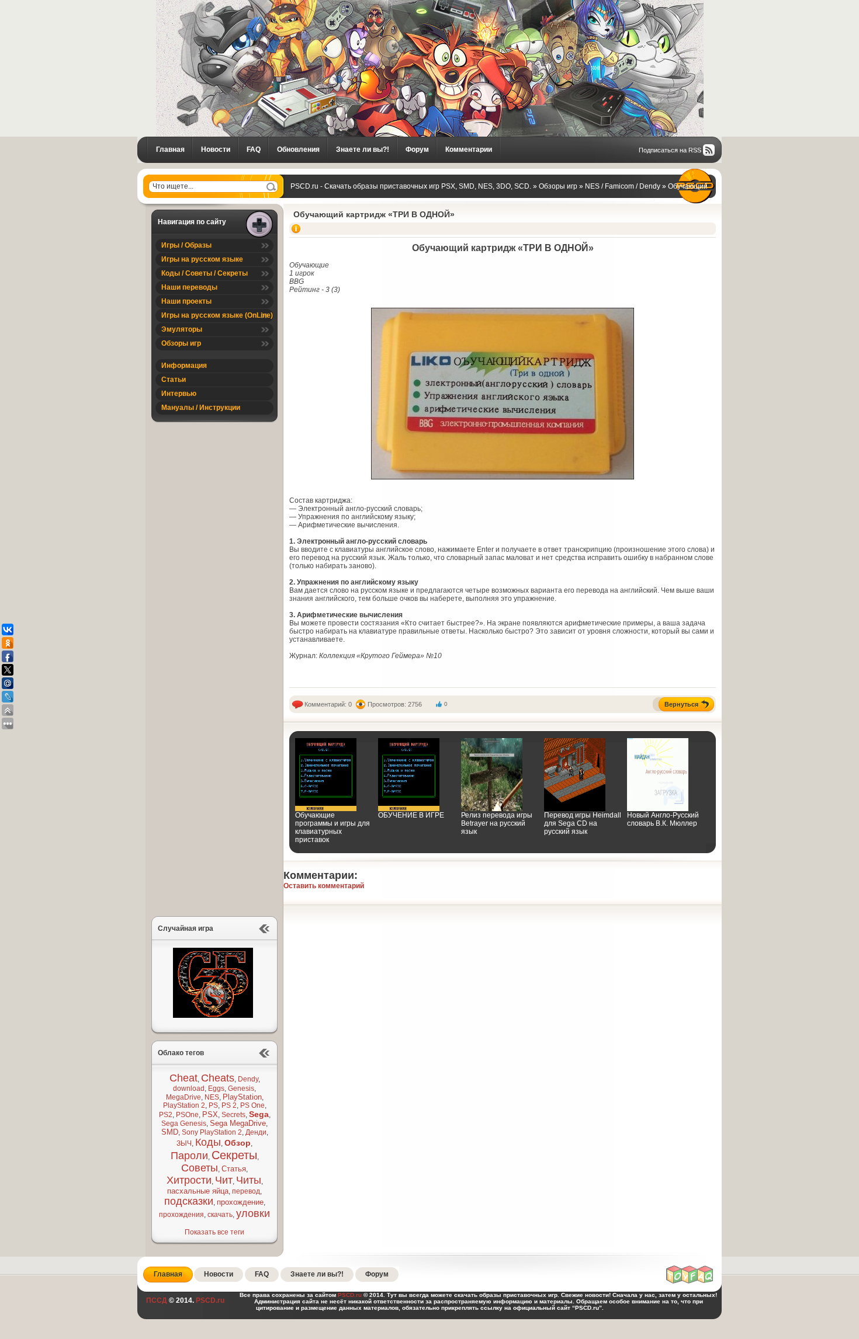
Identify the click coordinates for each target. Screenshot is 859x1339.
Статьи (173, 379)
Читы (248, 1180)
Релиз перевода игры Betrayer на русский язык (496, 823)
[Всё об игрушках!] (690, 1282)
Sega (259, 1114)
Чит (224, 1180)
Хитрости (189, 1180)
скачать (220, 1215)
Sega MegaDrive (238, 1123)
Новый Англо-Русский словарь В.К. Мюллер (663, 819)
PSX (210, 1114)
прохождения (181, 1215)
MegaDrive (183, 1097)
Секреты (234, 1155)
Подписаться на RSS (670, 150)
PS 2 (229, 1105)
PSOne (187, 1115)
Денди (255, 1132)
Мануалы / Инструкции (200, 408)
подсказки (188, 1201)
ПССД (156, 1300)
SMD (169, 1132)
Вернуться (681, 704)
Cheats (217, 1078)
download (189, 1088)
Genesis (241, 1088)
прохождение (240, 1202)
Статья (233, 1168)
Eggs (216, 1088)
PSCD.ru (209, 1300)
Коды (208, 1142)
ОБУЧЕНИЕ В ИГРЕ (411, 815)
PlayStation (242, 1097)
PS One (252, 1105)
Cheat (183, 1078)
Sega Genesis (183, 1123)
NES (212, 1097)
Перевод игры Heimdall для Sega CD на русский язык (582, 823)
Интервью (178, 393)
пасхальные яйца (197, 1191)
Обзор (237, 1142)
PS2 (165, 1115)
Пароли (189, 1155)
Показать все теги (214, 1232)
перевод (246, 1191)
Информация (184, 365)
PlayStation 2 (184, 1105)
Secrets (233, 1115)
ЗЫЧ (184, 1143)
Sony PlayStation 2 (212, 1132)
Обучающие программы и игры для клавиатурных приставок (332, 827)
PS (213, 1105)
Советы (199, 1168)
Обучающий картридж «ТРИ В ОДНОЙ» (374, 214)
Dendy (248, 1079)
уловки (253, 1213)
